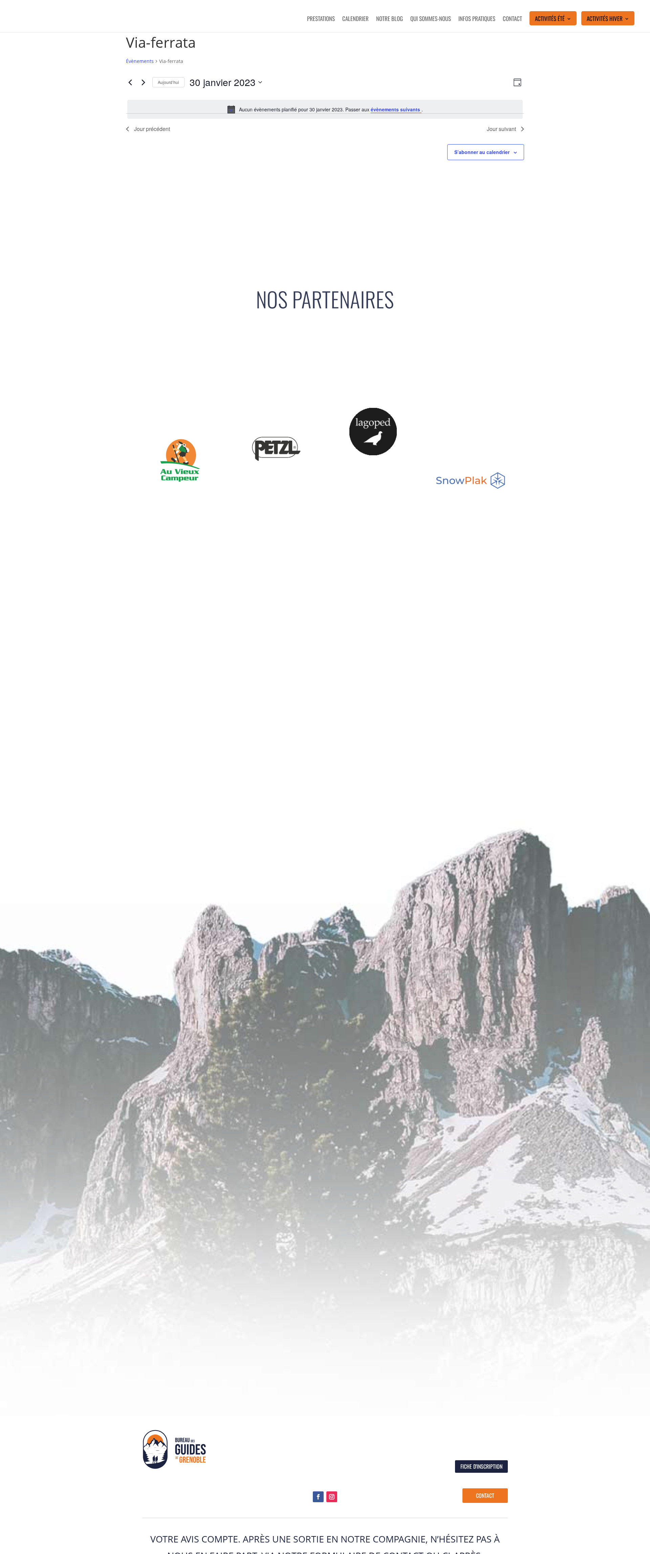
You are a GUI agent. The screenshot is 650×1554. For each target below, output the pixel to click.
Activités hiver (605, 19)
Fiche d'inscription (481, 1466)
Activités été (550, 19)
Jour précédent (152, 129)
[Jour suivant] (143, 82)
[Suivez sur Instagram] (331, 1496)
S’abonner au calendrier (482, 152)
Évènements (140, 61)
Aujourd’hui (168, 82)
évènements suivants (396, 109)
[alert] (325, 109)
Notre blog (389, 19)
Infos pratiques (476, 19)
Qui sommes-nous (430, 19)
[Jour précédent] (130, 82)
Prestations (321, 19)
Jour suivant (501, 129)
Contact (512, 19)
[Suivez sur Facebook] (318, 1496)
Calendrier (355, 19)
